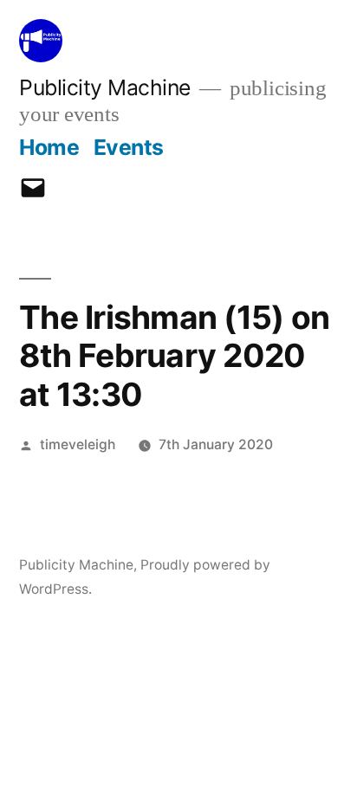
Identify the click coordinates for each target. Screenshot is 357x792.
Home (49, 147)
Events (129, 147)
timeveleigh (77, 444)
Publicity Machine (105, 87)
